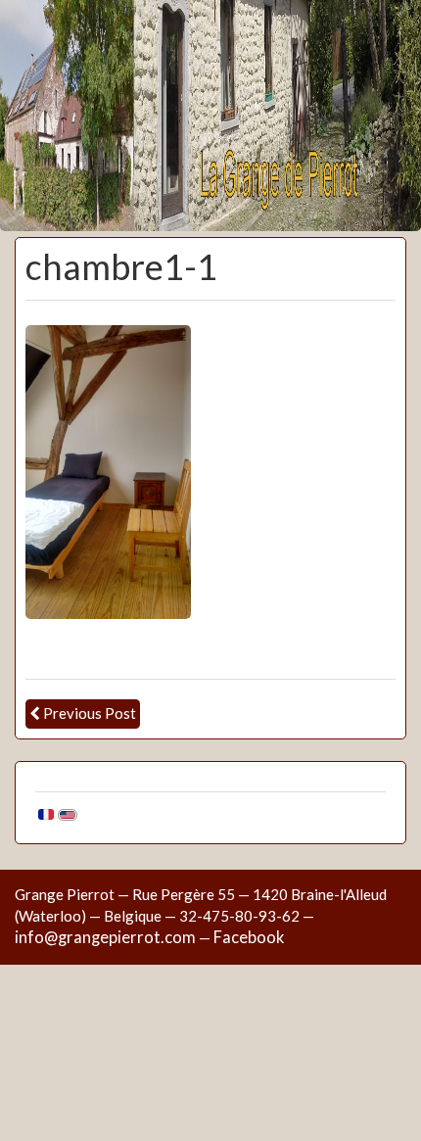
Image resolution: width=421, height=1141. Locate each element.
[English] (67, 812)
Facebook (248, 937)
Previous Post (89, 713)
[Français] (46, 812)
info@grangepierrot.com (105, 937)
